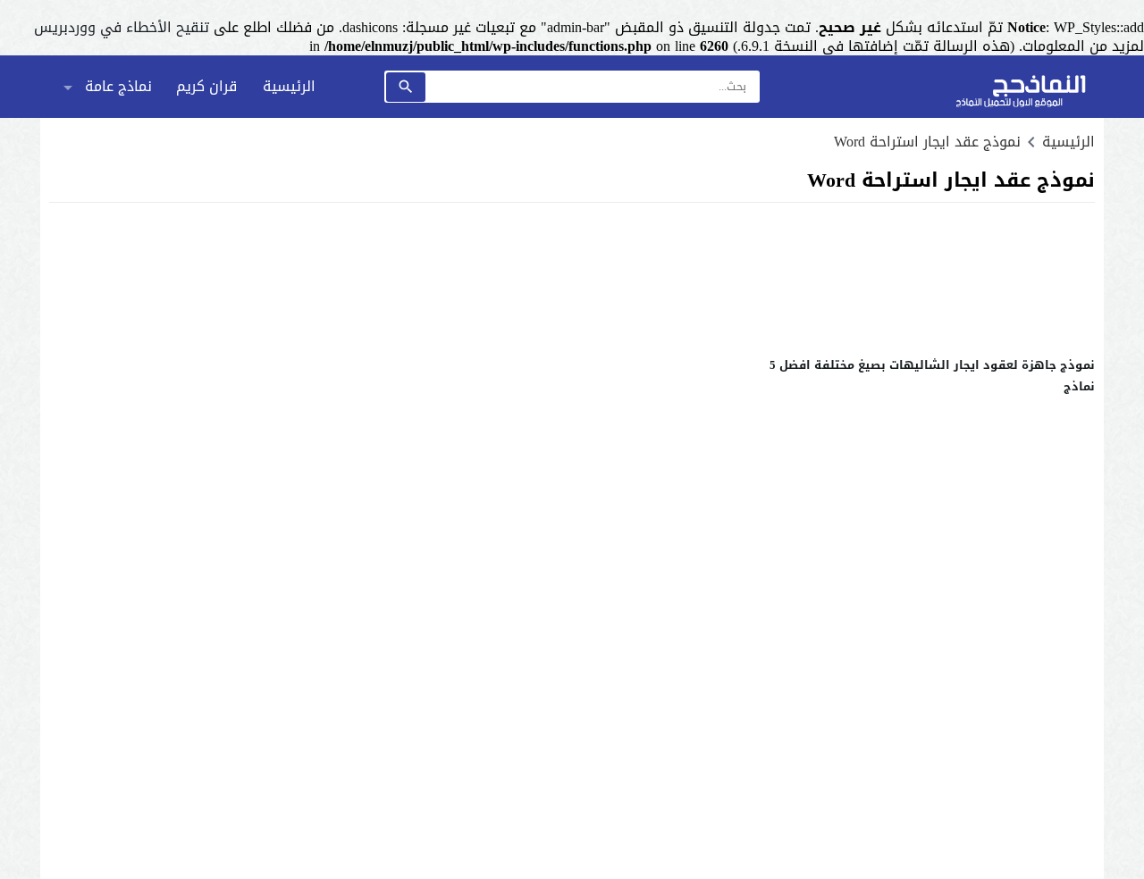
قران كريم (206, 86)
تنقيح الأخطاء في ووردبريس (121, 27)
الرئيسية (289, 86)
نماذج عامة (118, 86)
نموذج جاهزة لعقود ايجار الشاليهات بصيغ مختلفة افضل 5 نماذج (932, 375)
